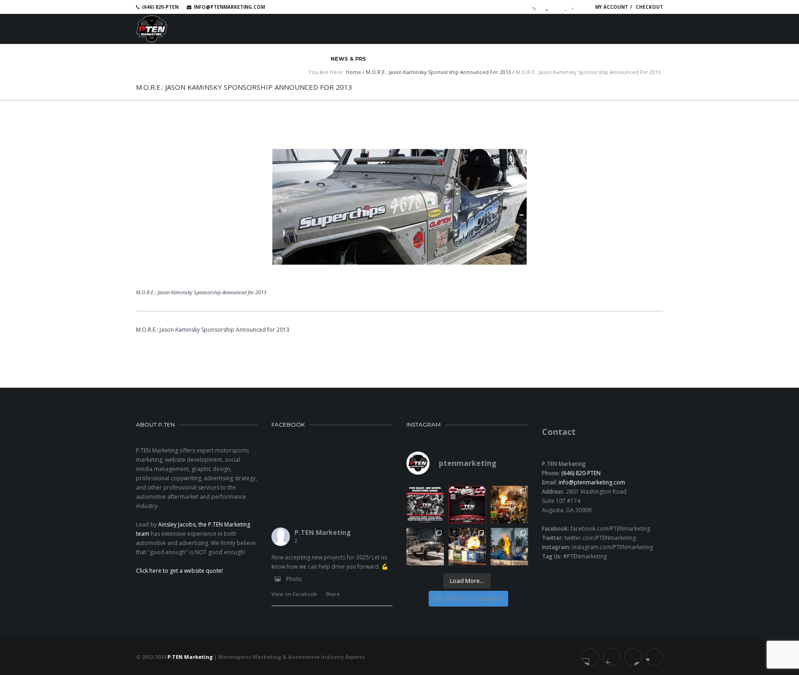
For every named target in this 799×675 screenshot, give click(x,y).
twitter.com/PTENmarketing (600, 538)
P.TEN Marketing (323, 532)
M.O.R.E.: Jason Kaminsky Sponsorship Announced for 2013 (438, 71)
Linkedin (562, 7)
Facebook (536, 7)
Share (333, 593)
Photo (294, 579)
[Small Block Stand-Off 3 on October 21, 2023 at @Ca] (467, 546)
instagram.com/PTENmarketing (612, 547)
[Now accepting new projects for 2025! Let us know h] (425, 504)
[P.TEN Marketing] (151, 29)
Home (353, 71)
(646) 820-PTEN (581, 473)
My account (611, 7)
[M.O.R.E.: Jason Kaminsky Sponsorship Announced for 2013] (399, 207)
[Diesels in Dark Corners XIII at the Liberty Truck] (509, 504)
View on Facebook (294, 593)
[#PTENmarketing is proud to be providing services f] (467, 504)
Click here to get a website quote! (179, 571)
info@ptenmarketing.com (229, 7)
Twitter (549, 7)
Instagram (576, 7)
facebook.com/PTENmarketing (610, 529)
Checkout (649, 7)
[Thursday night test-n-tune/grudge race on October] (425, 546)
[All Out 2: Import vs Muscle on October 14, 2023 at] (509, 546)
